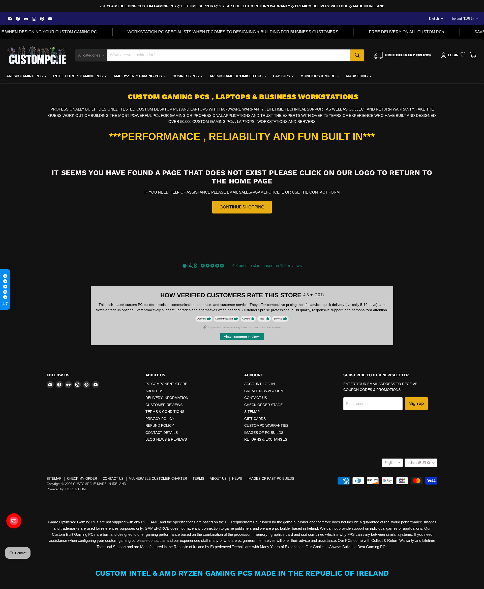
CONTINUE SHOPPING (242, 206)
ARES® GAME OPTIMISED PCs (236, 76)
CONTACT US (255, 398)
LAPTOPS (282, 76)
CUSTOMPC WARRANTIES (266, 425)
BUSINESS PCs (186, 76)
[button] (5, 289)
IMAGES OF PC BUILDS (263, 433)
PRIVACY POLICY (159, 419)
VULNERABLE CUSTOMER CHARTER (158, 478)
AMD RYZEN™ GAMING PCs (138, 76)
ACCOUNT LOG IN (259, 384)
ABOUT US (154, 391)
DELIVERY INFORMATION (166, 398)
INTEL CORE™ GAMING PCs (78, 76)
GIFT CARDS (255, 419)
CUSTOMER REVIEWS (164, 405)
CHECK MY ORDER (82, 478)
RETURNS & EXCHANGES (265, 439)
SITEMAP (252, 412)
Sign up (416, 403)
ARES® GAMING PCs (25, 76)
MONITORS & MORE (318, 76)
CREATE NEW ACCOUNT (264, 391)
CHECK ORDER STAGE (263, 405)
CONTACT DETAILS (161, 433)
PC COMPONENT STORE (166, 384)
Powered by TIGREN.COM (66, 489)
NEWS (237, 478)
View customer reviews (242, 337)
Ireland (463, 18)
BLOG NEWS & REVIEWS (166, 439)
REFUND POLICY (159, 425)
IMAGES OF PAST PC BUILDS (271, 478)
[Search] (357, 55)
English (434, 18)
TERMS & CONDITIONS (164, 412)
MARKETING (357, 76)
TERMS (198, 478)
